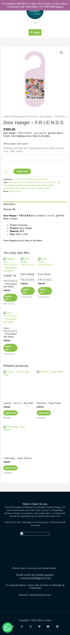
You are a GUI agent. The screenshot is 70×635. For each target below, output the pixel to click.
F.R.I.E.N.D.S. (32, 116)
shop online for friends (34, 188)
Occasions (44, 179)
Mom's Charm (15, 191)
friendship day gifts (23, 185)
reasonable (19, 188)
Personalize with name (16, 143)
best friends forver (16, 182)
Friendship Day (18, 116)
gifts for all (36, 185)
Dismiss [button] (59, 6)
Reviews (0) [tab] (9, 209)
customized (29, 182)
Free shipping (9, 185)
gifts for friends (47, 185)
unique (47, 188)
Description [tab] (9, 204)
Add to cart (22, 171)
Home (6, 116)
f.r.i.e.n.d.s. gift (54, 182)
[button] (35, 23)
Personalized (8, 188)
